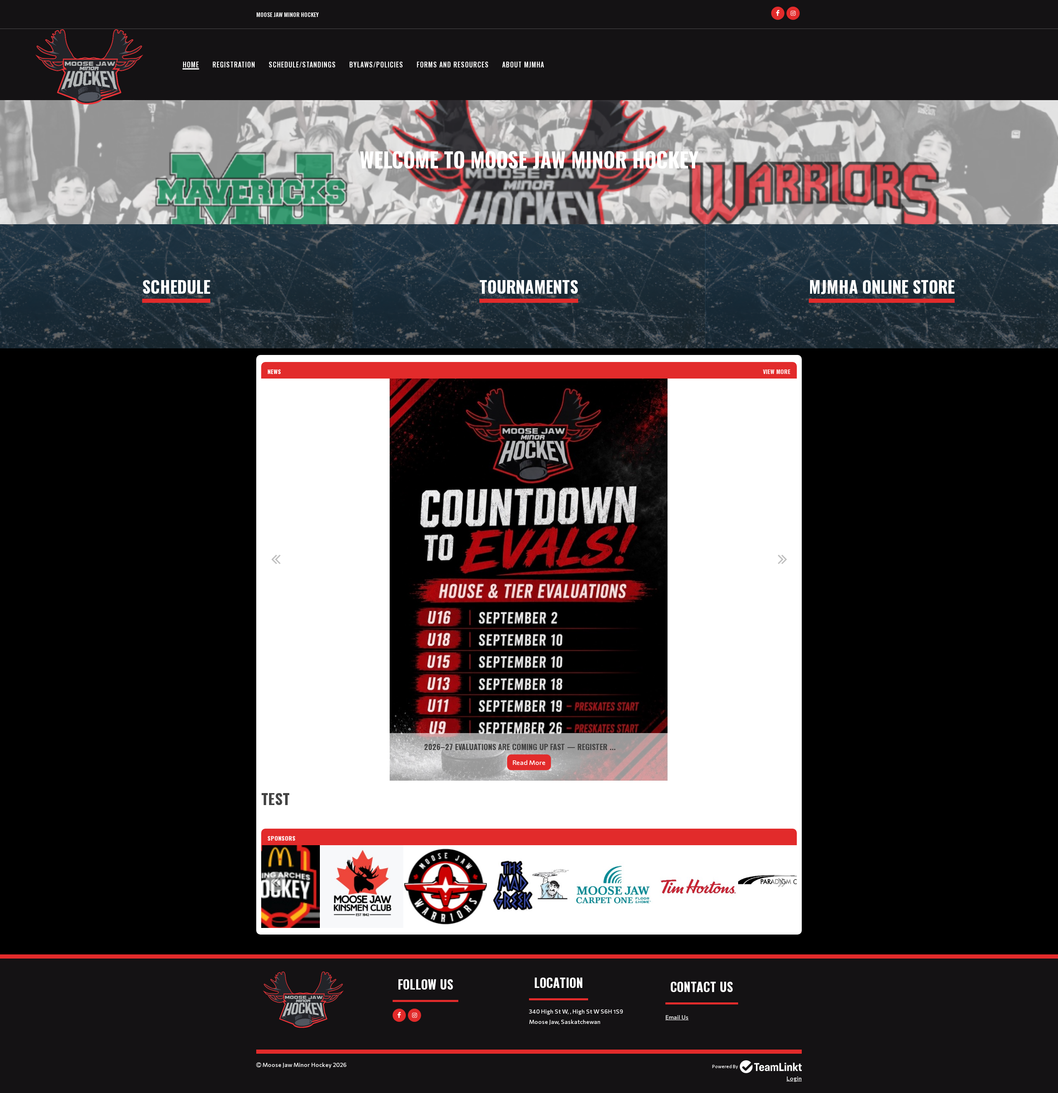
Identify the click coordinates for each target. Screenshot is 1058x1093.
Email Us (677, 1017)
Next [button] (782, 559)
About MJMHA (523, 65)
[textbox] (529, 798)
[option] (529, 580)
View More (777, 371)
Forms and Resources (453, 65)
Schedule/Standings (302, 65)
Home (191, 65)
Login (794, 1078)
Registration (233, 65)
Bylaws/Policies (376, 65)
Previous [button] (275, 559)
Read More (529, 762)
